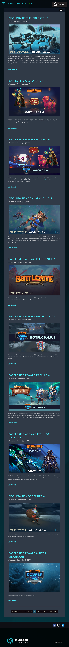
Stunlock (10, 3)
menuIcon (3, 3)
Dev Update (44, 121)
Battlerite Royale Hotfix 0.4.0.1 (31, 316)
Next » (55, 611)
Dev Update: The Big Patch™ (28, 18)
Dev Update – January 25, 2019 (30, 198)
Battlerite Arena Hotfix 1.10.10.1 (31, 259)
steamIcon (59, 4)
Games (24, 3)
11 (28, 611)
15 (41, 611)
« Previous (15, 611)
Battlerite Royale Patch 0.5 (29, 139)
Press (18, 3)
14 (38, 611)
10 (25, 611)
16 (44, 611)
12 (31, 611)
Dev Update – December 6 (26, 496)
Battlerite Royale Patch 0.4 (29, 375)
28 (51, 611)
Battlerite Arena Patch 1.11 (28, 80)
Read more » (12, 69)
